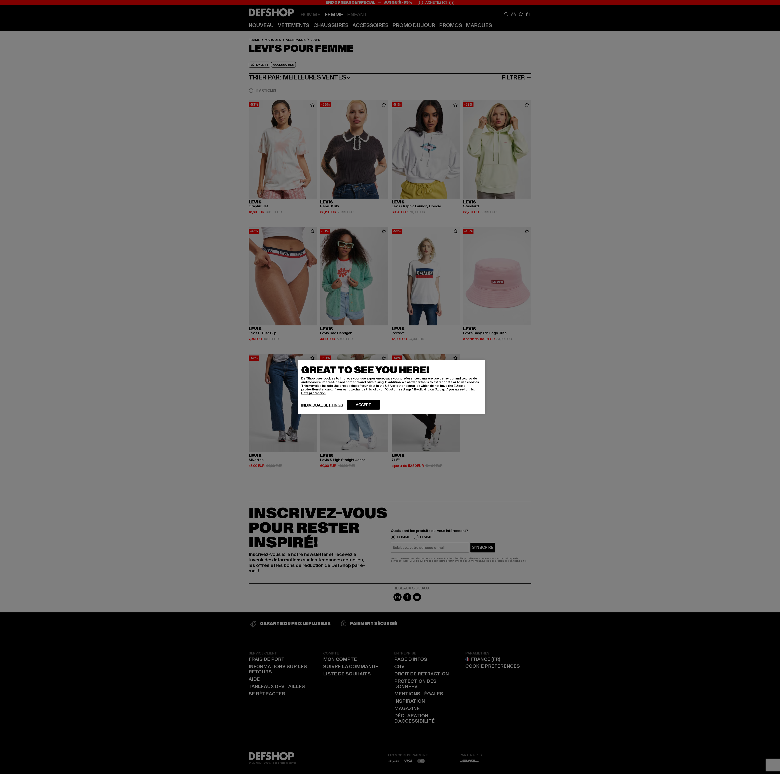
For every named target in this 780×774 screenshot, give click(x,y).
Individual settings (322, 405)
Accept (363, 405)
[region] (391, 387)
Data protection (313, 393)
